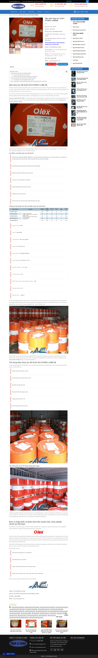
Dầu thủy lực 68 (16, 85)
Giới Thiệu (23, 11)
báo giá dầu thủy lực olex (43, 609)
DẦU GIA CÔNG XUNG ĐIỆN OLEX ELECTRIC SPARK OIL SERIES (46, 631)
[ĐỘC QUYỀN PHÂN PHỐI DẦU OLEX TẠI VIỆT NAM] (18, 6)
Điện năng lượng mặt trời (79, 30)
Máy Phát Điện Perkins (78, 47)
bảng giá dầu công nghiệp (18, 607)
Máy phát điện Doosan (78, 41)
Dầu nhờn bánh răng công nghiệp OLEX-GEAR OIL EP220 (61, 631)
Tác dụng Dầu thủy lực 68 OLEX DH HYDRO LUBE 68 (23, 78)
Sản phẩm (31, 11)
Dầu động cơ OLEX (78, 38)
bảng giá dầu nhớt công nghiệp (47, 607)
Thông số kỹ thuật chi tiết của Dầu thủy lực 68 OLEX (25, 76)
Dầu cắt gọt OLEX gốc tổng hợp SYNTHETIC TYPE (31, 631)
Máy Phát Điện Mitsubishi (79, 50)
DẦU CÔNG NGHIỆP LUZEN (79, 22)
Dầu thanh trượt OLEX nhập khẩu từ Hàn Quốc (16, 630)
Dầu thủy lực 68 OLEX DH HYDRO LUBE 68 (21, 73)
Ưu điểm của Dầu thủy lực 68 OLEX (21, 74)
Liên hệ (40, 11)
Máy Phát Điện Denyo (78, 57)
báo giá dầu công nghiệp (31, 609)
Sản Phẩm (75, 60)
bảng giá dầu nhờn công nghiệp (32, 607)
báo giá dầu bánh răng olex (61, 607)
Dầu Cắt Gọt (76, 27)
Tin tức (46, 11)
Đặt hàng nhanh (62, 64)
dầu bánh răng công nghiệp (56, 609)
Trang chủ (13, 11)
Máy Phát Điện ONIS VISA (79, 54)
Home (10, 14)
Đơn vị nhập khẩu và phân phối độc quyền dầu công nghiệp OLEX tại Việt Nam (29, 81)
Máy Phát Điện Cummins (79, 44)
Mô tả (12, 67)
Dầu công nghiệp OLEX (78, 34)
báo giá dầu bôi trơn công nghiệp (17, 609)
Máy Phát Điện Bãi (77, 63)
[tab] (12, 67)
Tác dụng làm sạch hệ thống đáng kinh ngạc (23, 79)
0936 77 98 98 (84, 11)
